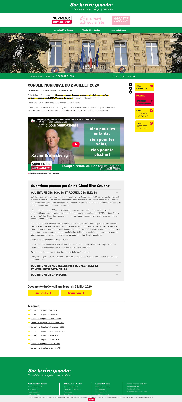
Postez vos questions (123, 76)
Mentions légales (133, 389)
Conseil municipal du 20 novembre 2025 (47, 327)
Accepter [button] (91, 399)
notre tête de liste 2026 (142, 126)
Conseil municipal (34, 394)
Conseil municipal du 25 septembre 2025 (48, 331)
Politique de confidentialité (137, 391)
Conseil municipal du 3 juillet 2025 (45, 335)
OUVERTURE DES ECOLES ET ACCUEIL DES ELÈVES (64, 192)
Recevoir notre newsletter (137, 384)
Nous (141, 87)
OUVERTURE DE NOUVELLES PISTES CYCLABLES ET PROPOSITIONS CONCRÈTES (65, 267)
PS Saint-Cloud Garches (73, 384)
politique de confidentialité (146, 397)
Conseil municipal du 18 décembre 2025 (47, 322)
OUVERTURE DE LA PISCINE (49, 274)
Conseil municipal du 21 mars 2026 (45, 314)
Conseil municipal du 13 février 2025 (46, 348)
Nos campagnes (34, 392)
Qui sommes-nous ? (35, 387)
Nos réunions (69, 394)
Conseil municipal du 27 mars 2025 (45, 343)
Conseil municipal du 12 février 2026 (46, 318)
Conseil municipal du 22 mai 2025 (45, 339)
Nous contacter (133, 386)
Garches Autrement (102, 384)
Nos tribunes (32, 389)
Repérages (68, 392)
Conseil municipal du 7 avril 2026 (44, 310)
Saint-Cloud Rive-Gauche (142, 113)
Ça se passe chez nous (72, 389)
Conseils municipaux (103, 394)
